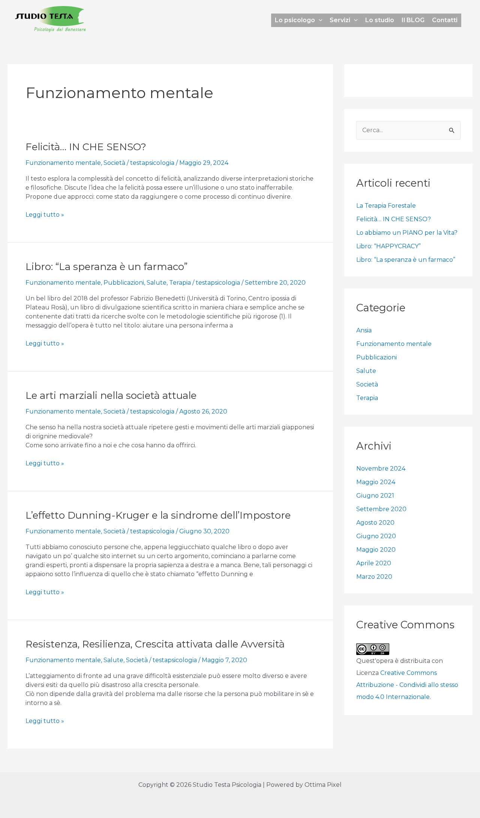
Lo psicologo (295, 20)
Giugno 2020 (376, 536)
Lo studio (379, 20)
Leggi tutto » (45, 214)
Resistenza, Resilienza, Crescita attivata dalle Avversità (155, 644)
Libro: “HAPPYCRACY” (388, 246)
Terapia (180, 282)
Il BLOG (413, 20)
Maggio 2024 (375, 482)
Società (114, 162)
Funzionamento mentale (63, 162)
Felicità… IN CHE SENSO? (86, 147)
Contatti (445, 20)
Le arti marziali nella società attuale (111, 395)
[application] (318, 20)
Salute (156, 282)
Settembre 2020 (381, 509)
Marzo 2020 (374, 576)
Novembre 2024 (380, 468)
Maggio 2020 (376, 549)
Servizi (340, 20)
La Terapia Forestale (386, 205)
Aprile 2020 (373, 563)
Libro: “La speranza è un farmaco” (107, 267)
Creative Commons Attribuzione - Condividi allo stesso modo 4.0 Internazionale (407, 684)
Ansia (364, 330)
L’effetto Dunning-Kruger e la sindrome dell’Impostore (158, 515)
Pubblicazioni (124, 282)
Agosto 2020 (375, 522)
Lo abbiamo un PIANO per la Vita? (407, 232)
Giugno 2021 (375, 495)
